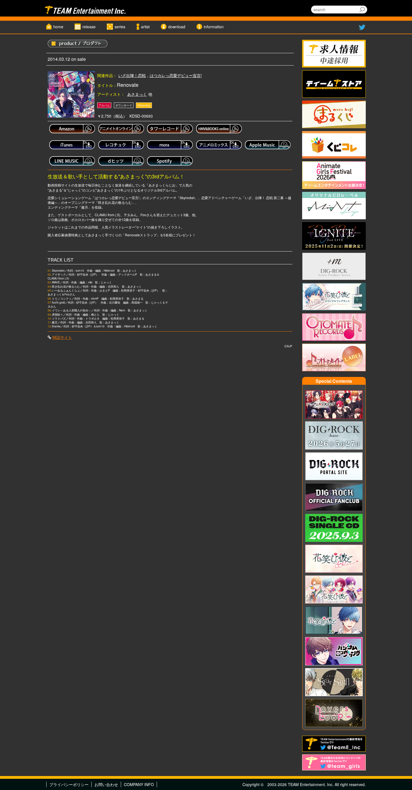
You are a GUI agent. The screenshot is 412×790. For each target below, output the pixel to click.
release (89, 26)
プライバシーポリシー (69, 784)
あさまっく (137, 94)
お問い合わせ (106, 784)
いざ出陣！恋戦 (132, 75)
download (176, 26)
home (58, 26)
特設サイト (62, 337)
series (120, 26)
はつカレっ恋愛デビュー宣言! (176, 75)
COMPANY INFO (139, 784)
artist (145, 26)
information (214, 26)
